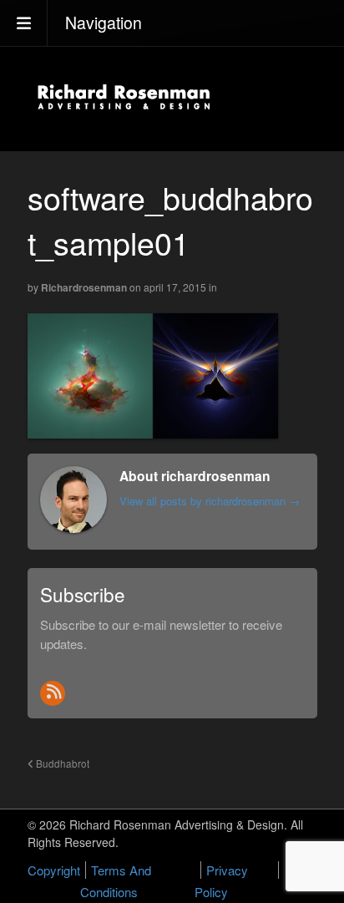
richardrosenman (84, 287)
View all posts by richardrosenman (209, 501)
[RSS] (52, 693)
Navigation (103, 22)
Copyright (54, 870)
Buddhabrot (61, 763)
